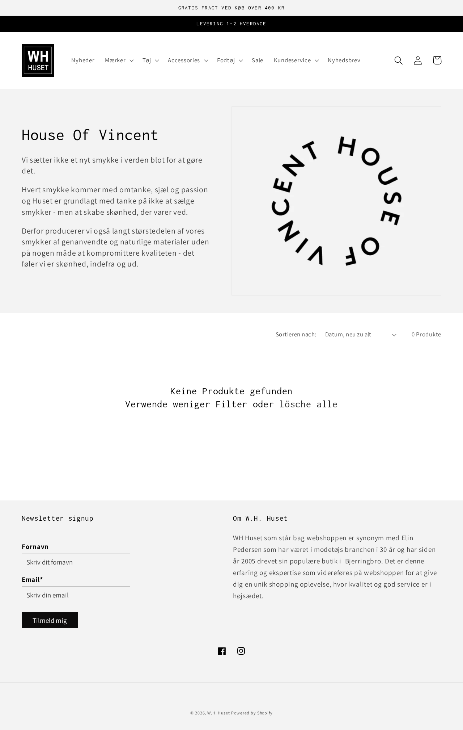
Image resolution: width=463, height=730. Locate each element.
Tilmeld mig (50, 620)
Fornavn (35, 546)
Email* (32, 579)
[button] (118, 60)
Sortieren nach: (296, 334)
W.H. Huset (218, 713)
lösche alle (308, 404)
